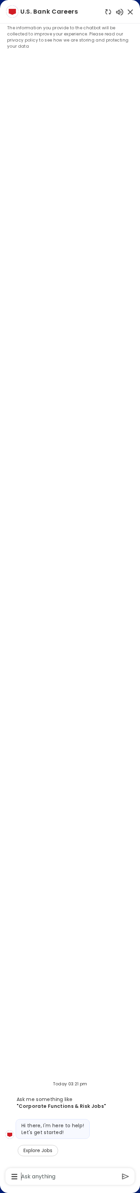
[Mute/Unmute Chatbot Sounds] (119, 11)
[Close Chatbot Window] (130, 12)
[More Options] (14, 1176)
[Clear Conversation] (108, 12)
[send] (125, 1176)
